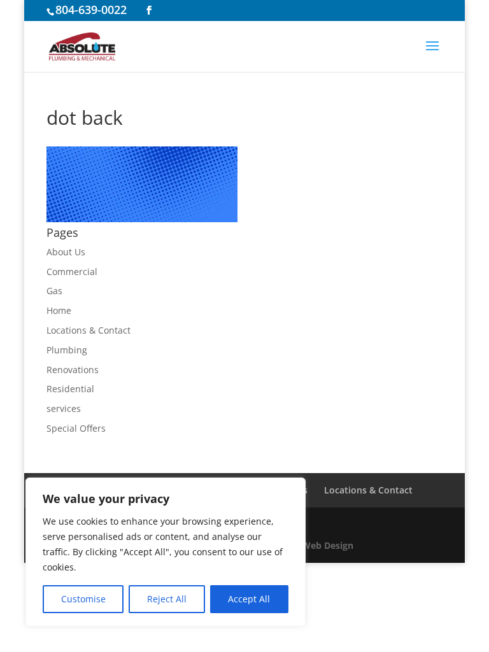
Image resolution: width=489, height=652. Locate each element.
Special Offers (76, 428)
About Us (65, 252)
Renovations (72, 370)
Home (58, 310)
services (63, 408)
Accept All (249, 599)
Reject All (167, 599)
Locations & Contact (88, 330)
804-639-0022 (91, 9)
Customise (83, 599)
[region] (165, 552)
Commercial (71, 272)
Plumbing (66, 350)
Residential (70, 389)
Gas (54, 291)
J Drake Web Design (310, 545)
